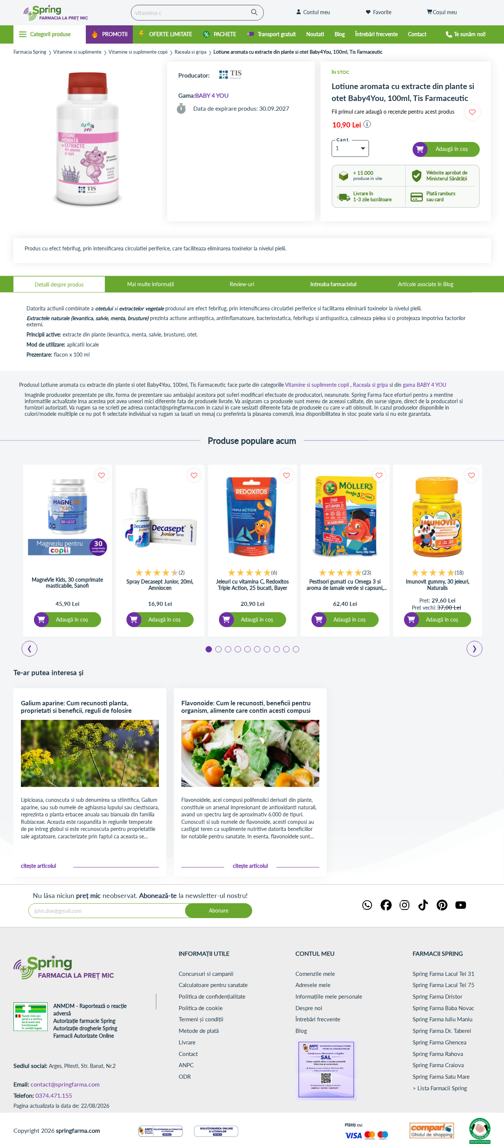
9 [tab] (285, 648)
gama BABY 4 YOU (424, 385)
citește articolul (38, 866)
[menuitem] (109, 34)
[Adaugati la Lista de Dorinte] (101, 475)
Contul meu (316, 12)
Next (476, 650)
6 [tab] (256, 648)
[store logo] (70, 13)
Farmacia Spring (29, 52)
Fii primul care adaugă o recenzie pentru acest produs (393, 112)
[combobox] (197, 12)
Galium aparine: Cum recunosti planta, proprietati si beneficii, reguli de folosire (76, 706)
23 (367, 572)
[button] (367, 124)
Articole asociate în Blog (425, 284)
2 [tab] (217, 648)
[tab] (59, 284)
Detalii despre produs (59, 284)
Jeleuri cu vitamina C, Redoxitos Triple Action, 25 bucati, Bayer (252, 585)
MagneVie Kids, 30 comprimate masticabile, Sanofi (67, 583)
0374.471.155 (53, 1095)
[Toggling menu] (49, 34)
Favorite (382, 12)
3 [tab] (227, 648)
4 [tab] (237, 648)
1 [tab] (208, 648)
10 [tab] (295, 648)
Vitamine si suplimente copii (138, 52)
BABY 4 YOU (212, 95)
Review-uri (242, 284)
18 (459, 572)
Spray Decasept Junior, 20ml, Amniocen (159, 585)
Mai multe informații (150, 284)
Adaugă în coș (72, 619)
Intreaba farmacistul (333, 284)
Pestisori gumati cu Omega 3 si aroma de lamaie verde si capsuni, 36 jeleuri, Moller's (345, 585)
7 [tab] (266, 648)
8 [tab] (276, 648)
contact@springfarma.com (65, 1084)
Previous (34, 650)
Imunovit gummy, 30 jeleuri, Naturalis (437, 585)
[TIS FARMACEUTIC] (230, 75)
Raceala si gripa (190, 52)
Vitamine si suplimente (77, 52)
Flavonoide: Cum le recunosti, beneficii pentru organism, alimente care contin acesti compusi (246, 706)
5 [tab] (247, 648)
